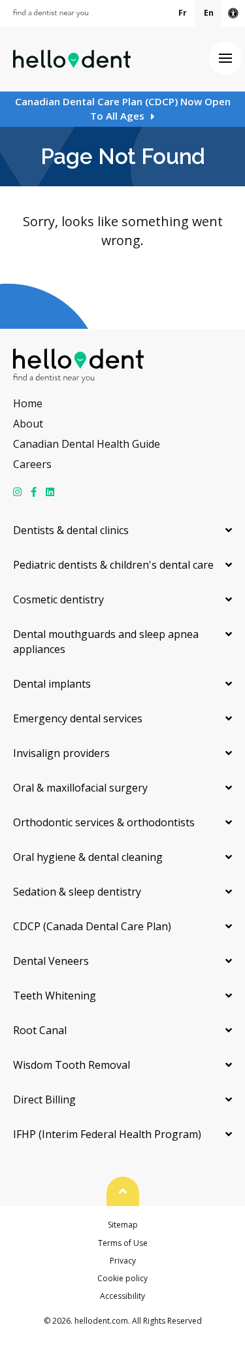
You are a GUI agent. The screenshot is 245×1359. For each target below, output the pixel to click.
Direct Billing (44, 1099)
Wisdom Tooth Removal (71, 1065)
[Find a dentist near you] (50, 13)
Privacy (123, 1260)
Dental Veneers (51, 961)
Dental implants (52, 684)
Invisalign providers (61, 753)
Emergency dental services (77, 718)
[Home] (72, 59)
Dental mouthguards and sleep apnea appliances (106, 641)
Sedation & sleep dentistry (77, 891)
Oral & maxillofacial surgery (80, 787)
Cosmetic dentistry (58, 599)
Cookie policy (122, 1278)
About (28, 423)
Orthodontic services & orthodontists (104, 822)
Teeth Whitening (54, 995)
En (209, 12)
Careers (32, 464)
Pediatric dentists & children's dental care (113, 565)
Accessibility (122, 1295)
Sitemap (123, 1224)
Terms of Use (123, 1243)
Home (27, 403)
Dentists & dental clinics (71, 530)
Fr (182, 12)
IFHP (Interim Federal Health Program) (107, 1134)
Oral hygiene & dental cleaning (88, 857)
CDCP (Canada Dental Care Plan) (92, 926)
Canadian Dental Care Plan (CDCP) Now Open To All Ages (123, 108)
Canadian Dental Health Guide (86, 444)
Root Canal (40, 1030)
